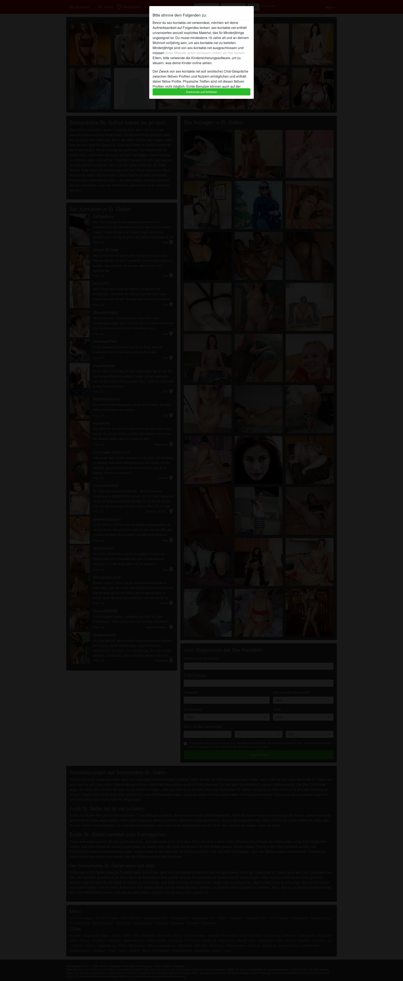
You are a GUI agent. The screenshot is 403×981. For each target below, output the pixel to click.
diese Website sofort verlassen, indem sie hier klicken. (205, 52)
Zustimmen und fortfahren (201, 92)
